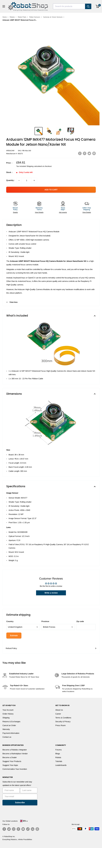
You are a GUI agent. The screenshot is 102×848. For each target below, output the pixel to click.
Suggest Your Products (11, 761)
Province (45, 621)
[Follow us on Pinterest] (18, 829)
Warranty (6, 729)
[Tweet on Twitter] (89, 153)
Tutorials (58, 761)
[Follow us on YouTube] (23, 829)
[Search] (88, 6)
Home (4, 17)
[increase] (34, 180)
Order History (8, 714)
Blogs (57, 753)
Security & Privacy (63, 721)
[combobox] (69, 6)
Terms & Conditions (63, 718)
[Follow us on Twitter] (9, 829)
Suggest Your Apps (10, 765)
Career (58, 714)
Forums (58, 750)
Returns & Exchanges (11, 721)
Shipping (5, 718)
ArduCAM (10, 151)
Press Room (60, 725)
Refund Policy (11, 648)
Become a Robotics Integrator (14, 750)
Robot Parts (22, 17)
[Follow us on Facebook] (4, 829)
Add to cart (51, 190)
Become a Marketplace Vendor (15, 753)
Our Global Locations (10, 821)
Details (15, 212)
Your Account (7, 710)
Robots (12, 17)
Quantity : (10, 180)
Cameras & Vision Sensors (53, 17)
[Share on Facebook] (80, 153)
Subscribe (20, 802)
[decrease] (19, 180)
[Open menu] (3, 6)
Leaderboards (61, 765)
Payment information (10, 733)
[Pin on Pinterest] (84, 153)
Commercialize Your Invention (14, 769)
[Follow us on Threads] (37, 829)
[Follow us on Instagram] (13, 829)
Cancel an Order (9, 725)
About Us (59, 710)
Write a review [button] (51, 593)
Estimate (14, 635)
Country (9, 621)
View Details (39, 212)
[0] (97, 6)
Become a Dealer (9, 757)
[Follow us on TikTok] (28, 829)
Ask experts (63, 212)
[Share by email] (94, 153)
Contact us (6, 737)
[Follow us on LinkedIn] (32, 829)
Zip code (80, 621)
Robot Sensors (34, 17)
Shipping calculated (34, 166)
